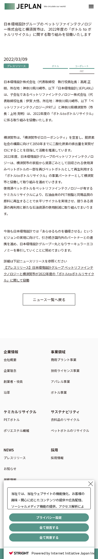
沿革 (7, 393)
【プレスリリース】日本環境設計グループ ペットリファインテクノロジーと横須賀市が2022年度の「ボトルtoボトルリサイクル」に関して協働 (49, 273)
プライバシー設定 (49, 517)
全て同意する (49, 537)
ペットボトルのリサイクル (70, 431)
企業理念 (10, 371)
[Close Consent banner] (90, 483)
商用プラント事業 (63, 360)
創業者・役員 (13, 382)
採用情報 (57, 458)
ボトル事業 (59, 393)
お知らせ (10, 469)
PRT (82, 71)
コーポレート (82, 66)
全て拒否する (49, 527)
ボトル (55, 66)
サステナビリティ (65, 411)
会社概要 (10, 360)
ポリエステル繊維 (16, 431)
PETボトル (12, 420)
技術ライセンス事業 (65, 371)
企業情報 (11, 351)
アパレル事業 (60, 382)
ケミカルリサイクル (20, 411)
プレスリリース (16, 66)
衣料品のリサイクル (65, 420)
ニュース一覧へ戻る (49, 299)
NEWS (9, 450)
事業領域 (58, 351)
